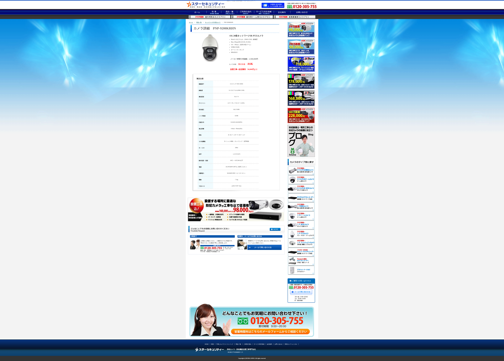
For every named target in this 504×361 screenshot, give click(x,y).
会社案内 (269, 344)
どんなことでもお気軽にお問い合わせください (275, 228)
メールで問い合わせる (301, 291)
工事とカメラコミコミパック (224, 344)
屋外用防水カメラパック (209, 17)
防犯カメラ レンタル (291, 344)
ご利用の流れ (247, 344)
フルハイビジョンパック (294, 17)
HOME (207, 344)
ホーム (191, 22)
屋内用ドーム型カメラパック (252, 17)
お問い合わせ (278, 344)
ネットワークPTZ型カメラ (212, 22)
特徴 (212, 344)
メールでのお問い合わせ (272, 5)
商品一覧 (199, 22)
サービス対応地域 (259, 344)
